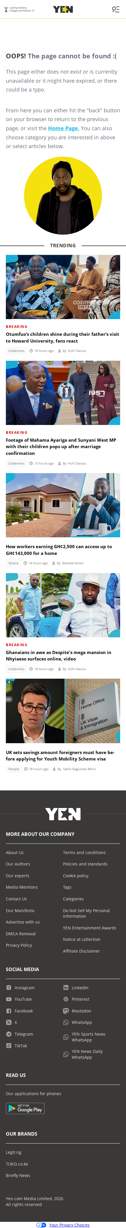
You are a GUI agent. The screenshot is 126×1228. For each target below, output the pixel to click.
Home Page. (63, 128)
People (13, 769)
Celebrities (16, 351)
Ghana (13, 563)
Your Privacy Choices (69, 1225)
